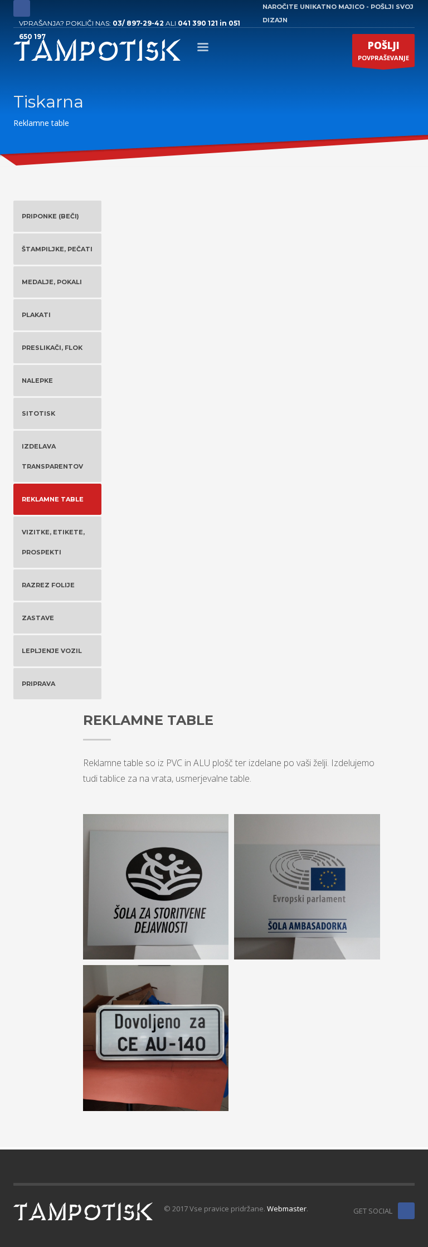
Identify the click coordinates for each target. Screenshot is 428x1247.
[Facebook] (21, 8)
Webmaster (287, 1209)
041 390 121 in (203, 23)
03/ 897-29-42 (138, 23)
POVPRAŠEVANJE (383, 50)
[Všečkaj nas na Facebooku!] (406, 1210)
